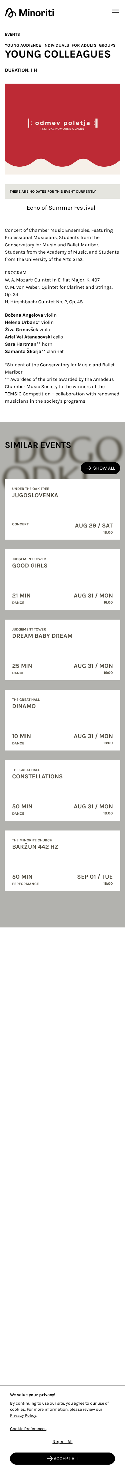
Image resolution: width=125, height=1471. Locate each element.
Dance (18, 603)
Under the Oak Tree (30, 489)
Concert (20, 524)
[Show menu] (115, 11)
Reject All (62, 1441)
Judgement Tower (29, 559)
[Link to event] (62, 509)
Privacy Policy (23, 1415)
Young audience (23, 45)
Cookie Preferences (28, 1428)
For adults (84, 45)
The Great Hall (26, 699)
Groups (107, 45)
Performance (25, 884)
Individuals (56, 45)
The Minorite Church (32, 840)
